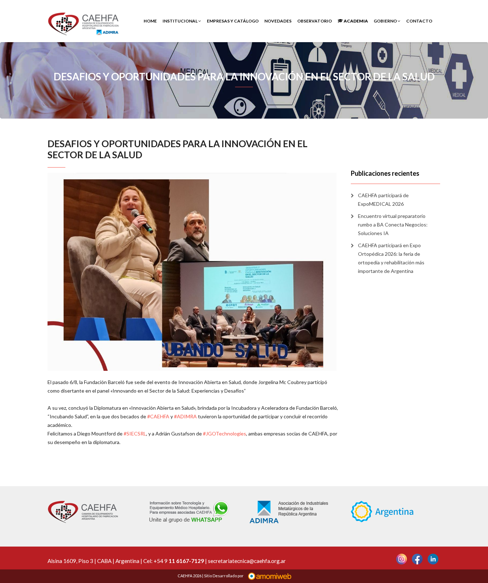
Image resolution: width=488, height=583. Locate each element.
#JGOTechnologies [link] (224, 433)
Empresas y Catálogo (233, 21)
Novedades (278, 21)
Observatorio (314, 21)
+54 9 (179, 561)
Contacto (419, 21)
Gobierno (386, 21)
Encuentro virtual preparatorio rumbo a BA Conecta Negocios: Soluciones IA (393, 224)
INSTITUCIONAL (180, 21)
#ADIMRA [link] (185, 416)
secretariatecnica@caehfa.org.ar (247, 561)
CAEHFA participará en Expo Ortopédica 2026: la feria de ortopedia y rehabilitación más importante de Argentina (391, 258)
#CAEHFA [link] (158, 416)
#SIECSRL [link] (135, 433)
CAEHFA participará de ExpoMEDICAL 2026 (383, 199)
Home (150, 21)
